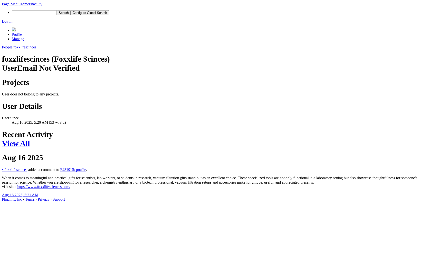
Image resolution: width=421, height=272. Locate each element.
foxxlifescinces (14, 170)
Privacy (43, 199)
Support (59, 199)
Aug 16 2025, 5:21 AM (20, 195)
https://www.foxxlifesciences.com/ (43, 187)
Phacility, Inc (12, 199)
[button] (10, 4)
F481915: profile (73, 170)
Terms (30, 199)
